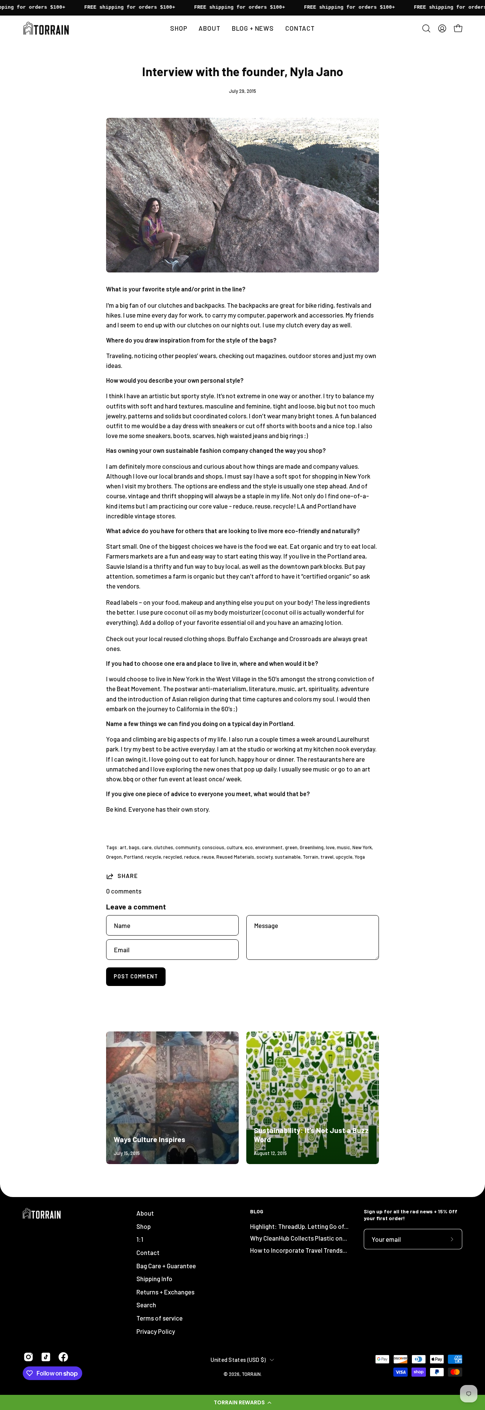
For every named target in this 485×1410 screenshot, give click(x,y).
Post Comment (136, 976)
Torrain (310, 857)
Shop (143, 1226)
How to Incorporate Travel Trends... (298, 1250)
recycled (172, 857)
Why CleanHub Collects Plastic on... (298, 1238)
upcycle (344, 857)
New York (362, 847)
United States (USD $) (238, 1359)
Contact (148, 1252)
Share (127, 875)
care (147, 847)
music (343, 847)
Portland (133, 857)
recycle (153, 857)
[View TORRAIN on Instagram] (28, 1357)
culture (234, 847)
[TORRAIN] (47, 28)
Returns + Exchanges (165, 1292)
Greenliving (312, 847)
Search (146, 1304)
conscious (213, 847)
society (264, 857)
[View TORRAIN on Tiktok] (46, 1357)
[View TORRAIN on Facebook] (63, 1357)
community (187, 847)
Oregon (114, 857)
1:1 (139, 1239)
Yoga (360, 857)
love (330, 847)
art (123, 847)
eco (249, 847)
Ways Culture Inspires (149, 1139)
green (291, 847)
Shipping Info (154, 1278)
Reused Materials (235, 857)
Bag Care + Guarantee (166, 1265)
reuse (208, 857)
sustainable (287, 857)
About (145, 1213)
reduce (191, 857)
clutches (163, 847)
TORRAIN (251, 1374)
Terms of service (159, 1318)
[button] (242, 1402)
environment (269, 847)
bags (134, 847)
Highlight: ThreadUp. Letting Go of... (299, 1226)
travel (327, 857)
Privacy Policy (155, 1331)
